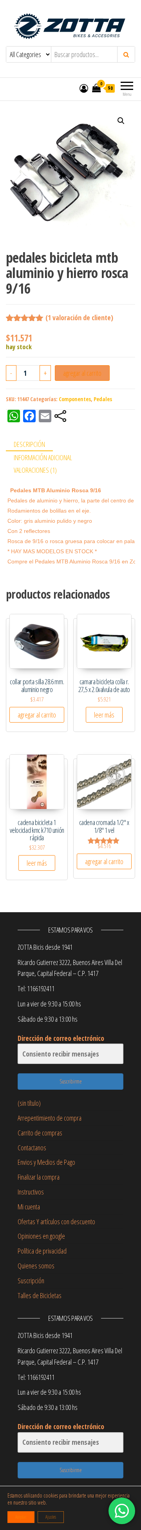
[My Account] (84, 88)
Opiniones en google (41, 1236)
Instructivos (31, 1191)
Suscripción (31, 1280)
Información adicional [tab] (43, 457)
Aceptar (21, 1517)
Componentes (75, 399)
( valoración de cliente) (79, 317)
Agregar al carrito (82, 373)
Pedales (103, 399)
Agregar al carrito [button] (37, 714)
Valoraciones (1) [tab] (35, 470)
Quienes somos (36, 1265)
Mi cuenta (29, 1206)
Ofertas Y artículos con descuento (56, 1221)
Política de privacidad (42, 1251)
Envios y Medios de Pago (46, 1162)
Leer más (104, 714)
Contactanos (32, 1147)
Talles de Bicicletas (39, 1295)
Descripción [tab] (29, 444)
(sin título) (29, 1103)
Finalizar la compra (39, 1177)
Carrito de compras (40, 1132)
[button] (121, 121)
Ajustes (50, 1517)
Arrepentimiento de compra (49, 1118)
